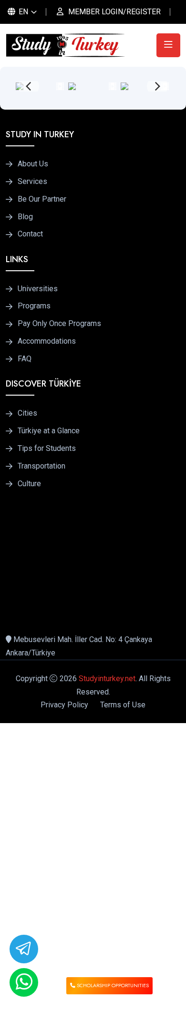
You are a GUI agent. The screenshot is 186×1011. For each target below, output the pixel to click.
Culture (29, 484)
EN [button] (22, 11)
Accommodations (47, 341)
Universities (38, 289)
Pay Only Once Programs (59, 323)
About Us (33, 164)
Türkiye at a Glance (49, 431)
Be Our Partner (42, 199)
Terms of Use (122, 704)
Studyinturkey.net (107, 678)
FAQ (24, 359)
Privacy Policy (64, 704)
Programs (34, 306)
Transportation (41, 466)
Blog (25, 217)
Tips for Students (47, 448)
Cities (27, 413)
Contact (30, 234)
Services (32, 181)
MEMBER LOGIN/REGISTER (114, 11)
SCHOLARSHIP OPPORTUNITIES (112, 985)
